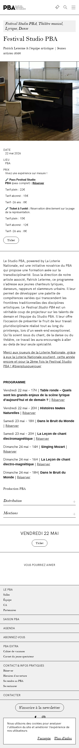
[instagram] (43, 717)
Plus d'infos (63, 738)
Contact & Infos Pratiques (23, 665)
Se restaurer (10, 686)
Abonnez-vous (14, 637)
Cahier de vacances (14, 651)
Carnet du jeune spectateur (18, 656)
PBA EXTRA (10, 646)
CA (5, 605)
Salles (6, 594)
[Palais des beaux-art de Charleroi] (14, 7)
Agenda (9, 628)
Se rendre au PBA (13, 681)
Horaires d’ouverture (15, 675)
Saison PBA (11, 619)
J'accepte (44, 738)
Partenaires (9, 610)
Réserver (38, 183)
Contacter (11, 695)
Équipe (7, 599)
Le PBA (8, 589)
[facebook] (35, 717)
